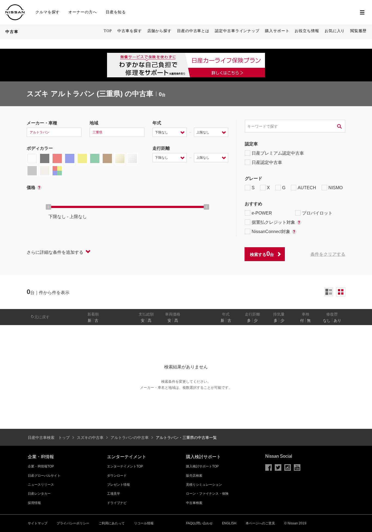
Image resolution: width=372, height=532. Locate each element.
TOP (108, 31)
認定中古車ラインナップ (237, 31)
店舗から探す (159, 31)
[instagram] (287, 467)
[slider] (48, 207)
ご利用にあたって (112, 523)
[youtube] (297, 467)
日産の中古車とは (193, 31)
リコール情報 (144, 523)
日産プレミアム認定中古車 (278, 153)
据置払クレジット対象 (273, 222)
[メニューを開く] (362, 12)
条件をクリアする (327, 254)
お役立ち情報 (307, 31)
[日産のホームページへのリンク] (15, 6)
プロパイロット (317, 213)
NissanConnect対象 (271, 231)
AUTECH (307, 187)
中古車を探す (129, 31)
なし (327, 320)
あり (337, 320)
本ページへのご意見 (260, 523)
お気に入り (335, 31)
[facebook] (268, 467)
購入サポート (277, 31)
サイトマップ (37, 523)
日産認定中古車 (267, 162)
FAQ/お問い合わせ (199, 523)
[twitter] (278, 467)
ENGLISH (229, 523)
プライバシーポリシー (73, 523)
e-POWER (262, 213)
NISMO (335, 187)
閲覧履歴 (358, 31)
